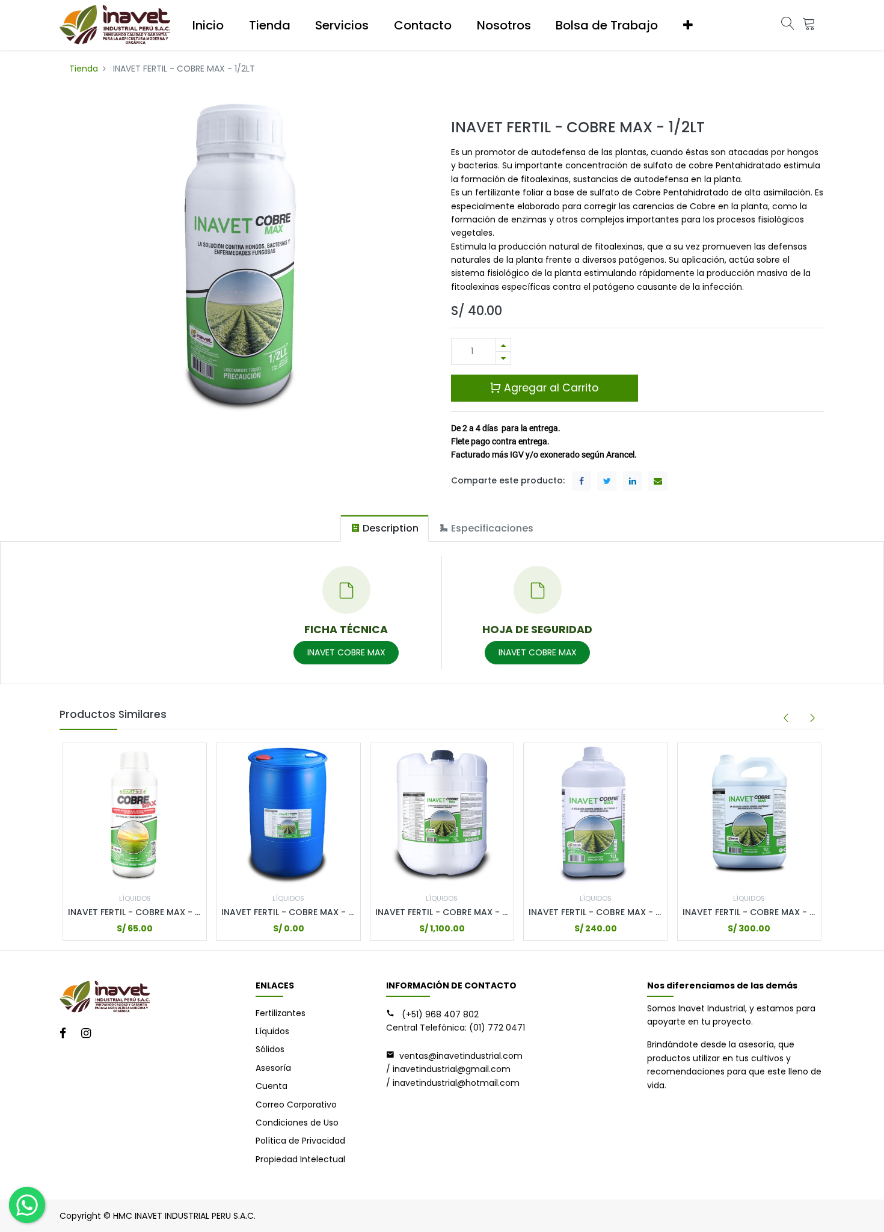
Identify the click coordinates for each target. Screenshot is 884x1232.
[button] (688, 25)
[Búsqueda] (787, 25)
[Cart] (808, 25)
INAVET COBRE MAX (346, 652)
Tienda (83, 69)
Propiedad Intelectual (300, 1159)
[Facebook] (67, 1034)
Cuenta (271, 1086)
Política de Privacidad (300, 1141)
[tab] (384, 528)
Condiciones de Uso (297, 1123)
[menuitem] (208, 25)
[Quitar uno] (503, 358)
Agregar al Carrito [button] (549, 388)
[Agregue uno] (503, 345)
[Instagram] (90, 1034)
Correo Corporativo (296, 1105)
